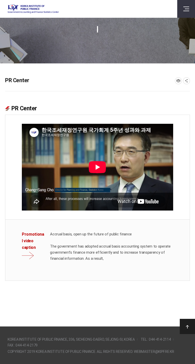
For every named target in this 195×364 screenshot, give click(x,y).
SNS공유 (186, 80)
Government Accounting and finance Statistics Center (33, 9)
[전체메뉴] (186, 9)
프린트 (178, 80)
